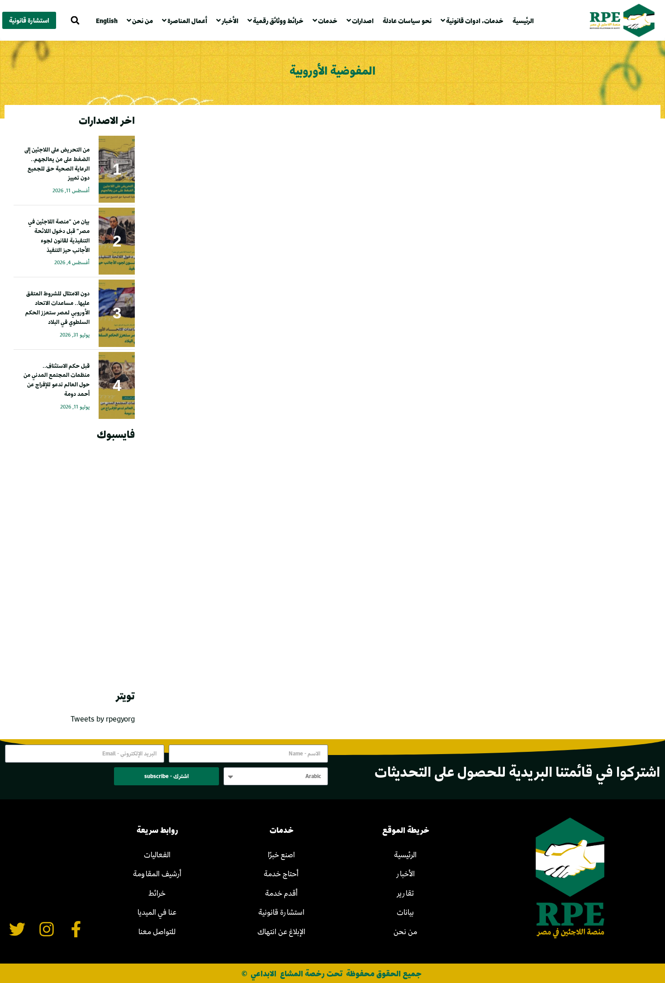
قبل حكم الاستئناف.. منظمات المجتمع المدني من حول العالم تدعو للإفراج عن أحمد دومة (57, 380)
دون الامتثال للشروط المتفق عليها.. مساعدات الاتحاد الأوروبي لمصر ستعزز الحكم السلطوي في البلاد (57, 307)
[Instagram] (46, 929)
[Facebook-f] (75, 929)
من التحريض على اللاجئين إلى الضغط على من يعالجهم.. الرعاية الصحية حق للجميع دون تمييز (57, 163)
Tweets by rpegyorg (103, 719)
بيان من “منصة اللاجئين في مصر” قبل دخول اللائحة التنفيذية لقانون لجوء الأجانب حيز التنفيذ (59, 235)
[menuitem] (109, 20)
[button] (75, 20)
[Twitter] (17, 929)
